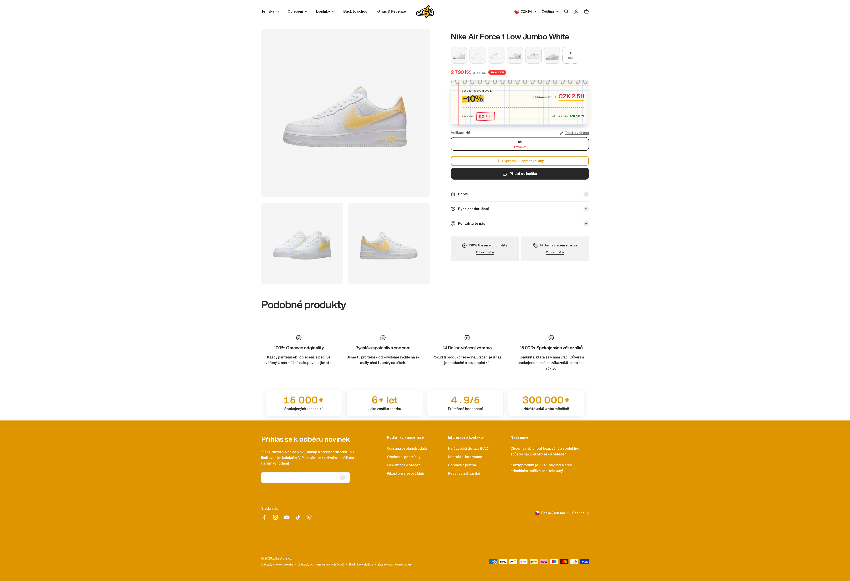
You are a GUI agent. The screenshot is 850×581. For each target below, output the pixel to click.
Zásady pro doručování (394, 564)
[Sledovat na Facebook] (264, 517)
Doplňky (323, 11)
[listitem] (304, 403)
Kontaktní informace (465, 457)
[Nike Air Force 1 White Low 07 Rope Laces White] (477, 55)
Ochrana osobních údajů (407, 448)
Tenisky (267, 11)
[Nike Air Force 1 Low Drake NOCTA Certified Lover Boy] (552, 55)
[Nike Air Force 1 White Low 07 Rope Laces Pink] (496, 55)
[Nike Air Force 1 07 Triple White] (459, 55)
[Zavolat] (309, 517)
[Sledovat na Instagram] (275, 517)
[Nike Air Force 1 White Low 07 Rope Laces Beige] (533, 55)
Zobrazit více (485, 252)
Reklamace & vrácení (404, 465)
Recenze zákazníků (464, 473)
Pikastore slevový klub (405, 473)
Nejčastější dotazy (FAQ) (468, 448)
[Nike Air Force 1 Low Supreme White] (515, 55)
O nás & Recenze (391, 11)
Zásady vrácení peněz (277, 564)
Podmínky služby (361, 564)
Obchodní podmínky (403, 457)
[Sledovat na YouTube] (287, 517)
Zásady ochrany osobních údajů (321, 564)
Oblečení (295, 11)
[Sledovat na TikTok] (298, 517)
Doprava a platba (462, 465)
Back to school (355, 11)
